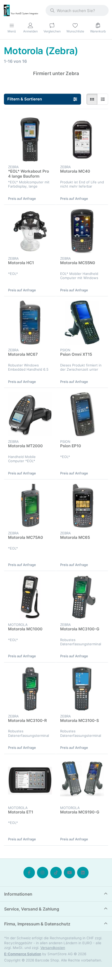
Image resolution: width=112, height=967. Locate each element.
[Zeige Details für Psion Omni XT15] (82, 322)
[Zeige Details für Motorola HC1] (30, 231)
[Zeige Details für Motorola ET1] (30, 780)
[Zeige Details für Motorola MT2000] (30, 414)
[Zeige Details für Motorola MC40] (82, 139)
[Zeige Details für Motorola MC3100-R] (30, 689)
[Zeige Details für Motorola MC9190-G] (82, 780)
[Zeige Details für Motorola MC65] (82, 506)
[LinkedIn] (83, 872)
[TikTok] (56, 872)
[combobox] (77, 10)
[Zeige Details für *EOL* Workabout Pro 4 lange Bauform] (30, 139)
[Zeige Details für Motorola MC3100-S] (82, 689)
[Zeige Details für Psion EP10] (82, 414)
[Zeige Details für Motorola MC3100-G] (82, 597)
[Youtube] (69, 872)
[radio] (91, 99)
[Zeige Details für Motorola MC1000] (30, 597)
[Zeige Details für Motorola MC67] (30, 322)
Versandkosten (52, 948)
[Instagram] (42, 872)
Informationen (18, 894)
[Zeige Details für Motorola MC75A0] (30, 506)
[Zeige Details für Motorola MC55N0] (82, 231)
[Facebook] (29, 872)
